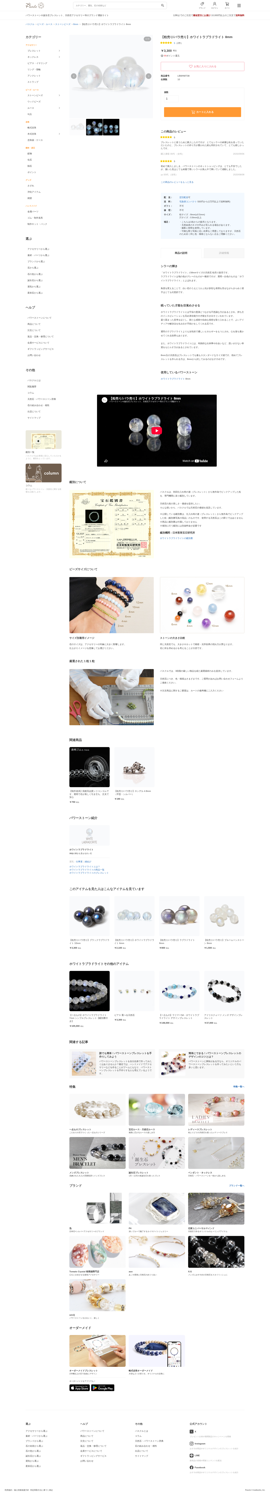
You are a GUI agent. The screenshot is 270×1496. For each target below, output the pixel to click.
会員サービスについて (38, 342)
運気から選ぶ (34, 286)
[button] (74, 76)
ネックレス (33, 57)
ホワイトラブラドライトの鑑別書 (176, 538)
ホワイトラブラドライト (173, 379)
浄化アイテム (34, 192)
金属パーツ (33, 211)
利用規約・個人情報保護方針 (17, 1490)
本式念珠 (32, 134)
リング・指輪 (34, 69)
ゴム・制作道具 (35, 218)
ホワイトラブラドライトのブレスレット (89, 873)
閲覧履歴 (32, 386)
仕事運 (79, 861)
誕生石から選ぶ (35, 280)
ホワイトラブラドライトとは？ (84, 866)
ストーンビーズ (35, 95)
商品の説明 (181, 253)
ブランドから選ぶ (36, 261)
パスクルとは (34, 380)
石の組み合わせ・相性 (38, 405)
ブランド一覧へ (236, 1185)
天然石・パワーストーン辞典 (42, 399)
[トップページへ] (35, 8)
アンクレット (34, 75)
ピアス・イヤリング (37, 63)
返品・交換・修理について (41, 336)
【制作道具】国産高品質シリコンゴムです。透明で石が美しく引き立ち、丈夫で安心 (89, 794)
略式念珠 (32, 127)
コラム (31, 393)
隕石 (30, 166)
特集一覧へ (238, 1086)
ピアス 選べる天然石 (79, 1015)
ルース (31, 108)
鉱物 (30, 153)
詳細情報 (224, 253)
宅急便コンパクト (188, 201)
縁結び (88, 861)
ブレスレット (34, 50)
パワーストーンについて (40, 318)
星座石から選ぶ (35, 293)
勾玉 (30, 114)
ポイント (32, 172)
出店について (34, 411)
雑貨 (30, 198)
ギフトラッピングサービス (41, 349)
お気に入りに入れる (205, 66)
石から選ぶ (33, 267)
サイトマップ (34, 418)
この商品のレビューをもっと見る (177, 182)
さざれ (31, 185)
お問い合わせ (34, 355)
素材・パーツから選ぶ (38, 255)
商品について (34, 324)
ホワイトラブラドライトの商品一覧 (86, 869)
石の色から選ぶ (35, 274)
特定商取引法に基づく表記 (41, 1490)
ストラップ (33, 82)
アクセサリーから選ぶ (38, 249)
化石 (30, 159)
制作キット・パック (37, 224)
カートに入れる (205, 112)
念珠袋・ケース (35, 140)
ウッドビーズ (34, 101)
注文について (34, 330)
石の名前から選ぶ (34, 1446)
